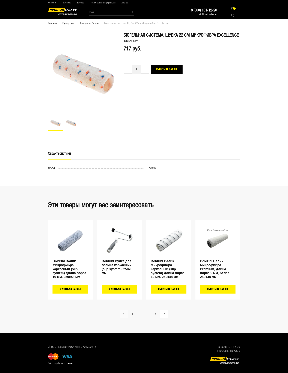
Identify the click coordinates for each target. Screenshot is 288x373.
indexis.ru (68, 363)
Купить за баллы (166, 69)
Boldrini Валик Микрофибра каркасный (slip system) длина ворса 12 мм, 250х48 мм (167, 269)
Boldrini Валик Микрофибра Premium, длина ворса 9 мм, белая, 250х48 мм (215, 269)
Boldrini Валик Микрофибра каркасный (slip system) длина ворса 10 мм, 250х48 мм (69, 269)
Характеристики (59, 153)
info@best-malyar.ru (208, 14)
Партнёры (66, 2)
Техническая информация (103, 2)
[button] (164, 314)
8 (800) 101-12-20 (204, 10)
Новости (52, 2)
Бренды (80, 2)
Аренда (125, 2)
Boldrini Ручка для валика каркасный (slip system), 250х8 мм (117, 267)
